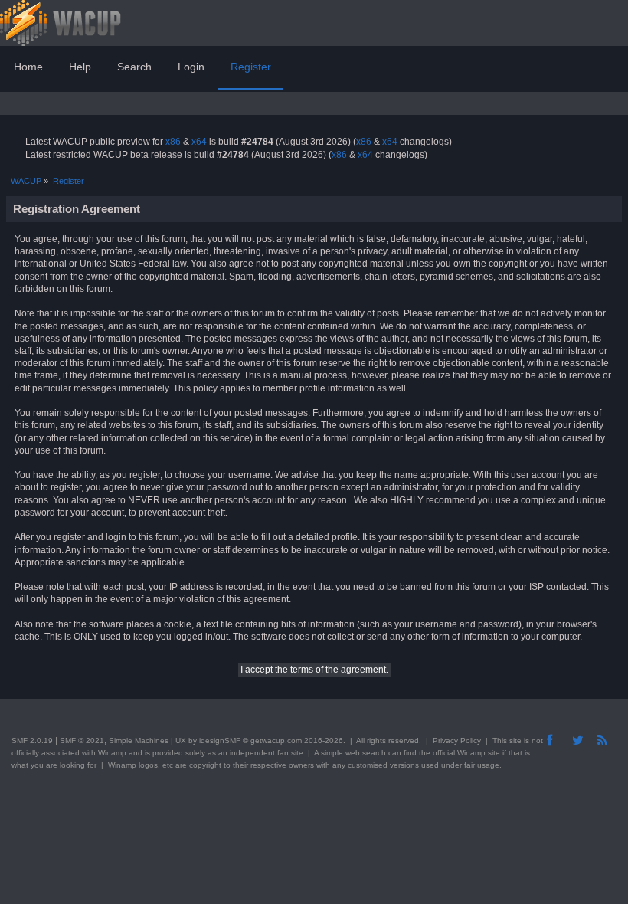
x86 (173, 141)
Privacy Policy (457, 740)
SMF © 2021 (82, 740)
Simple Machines (138, 740)
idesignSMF (219, 740)
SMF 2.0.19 (32, 740)
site (515, 740)
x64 (199, 141)
